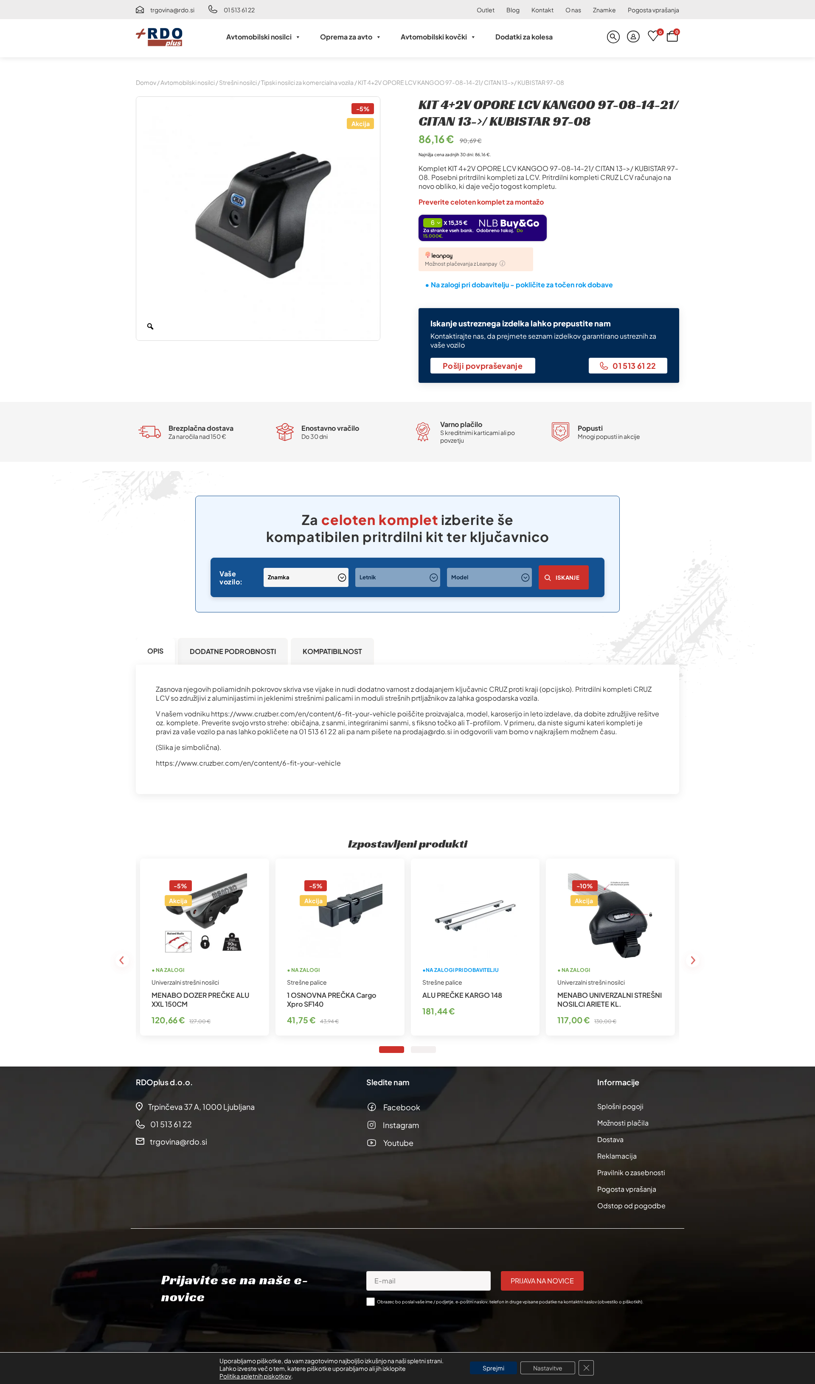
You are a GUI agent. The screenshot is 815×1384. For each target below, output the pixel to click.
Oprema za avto (346, 36)
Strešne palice (307, 982)
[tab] (155, 651)
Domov (146, 82)
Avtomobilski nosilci (259, 36)
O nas (573, 10)
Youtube (398, 1143)
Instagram (401, 1125)
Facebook (401, 1107)
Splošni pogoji (620, 1106)
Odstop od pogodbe (631, 1205)
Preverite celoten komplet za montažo (481, 201)
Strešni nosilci (238, 82)
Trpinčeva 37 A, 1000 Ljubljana (201, 1107)
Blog (513, 10)
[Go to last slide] (122, 960)
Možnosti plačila (623, 1122)
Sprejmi (493, 1368)
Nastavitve (547, 1368)
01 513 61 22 (239, 10)
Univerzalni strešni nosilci (185, 982)
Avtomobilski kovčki (434, 36)
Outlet (486, 10)
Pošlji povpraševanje (483, 366)
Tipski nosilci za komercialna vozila (307, 82)
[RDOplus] (159, 37)
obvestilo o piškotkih (620, 1301)
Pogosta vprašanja (653, 10)
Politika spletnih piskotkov (255, 1376)
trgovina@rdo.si (172, 10)
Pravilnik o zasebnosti (631, 1172)
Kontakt (542, 10)
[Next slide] (693, 960)
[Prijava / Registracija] (633, 37)
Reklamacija (617, 1155)
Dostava (610, 1139)
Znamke (604, 10)
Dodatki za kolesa (524, 36)
